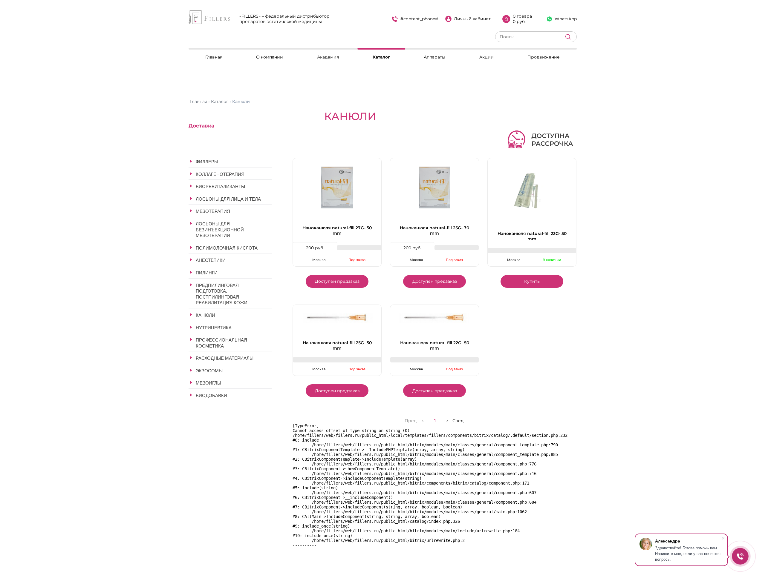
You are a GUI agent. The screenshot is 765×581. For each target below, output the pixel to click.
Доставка (201, 126)
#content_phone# (419, 18)
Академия (328, 57)
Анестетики (211, 260)
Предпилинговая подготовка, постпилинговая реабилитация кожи (221, 294)
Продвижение (543, 57)
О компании (269, 57)
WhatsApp (566, 18)
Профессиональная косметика (221, 342)
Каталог (381, 57)
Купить (532, 281)
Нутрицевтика (214, 327)
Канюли (205, 315)
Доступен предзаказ (337, 281)
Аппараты (434, 57)
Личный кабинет (472, 18)
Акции (486, 57)
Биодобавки (211, 395)
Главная (213, 57)
